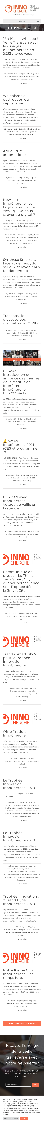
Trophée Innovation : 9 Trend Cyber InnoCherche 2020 (21, 900)
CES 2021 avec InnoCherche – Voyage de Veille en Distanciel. (19, 502)
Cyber (35, 811)
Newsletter (13, 77)
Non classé (17, 805)
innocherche (30, 77)
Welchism (30, 135)
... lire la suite (25, 68)
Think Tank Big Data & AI (30, 805)
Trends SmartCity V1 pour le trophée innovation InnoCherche (20, 659)
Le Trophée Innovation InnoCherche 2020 (19, 784)
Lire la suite (22, 83)
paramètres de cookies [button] (11, 1118)
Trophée (36, 616)
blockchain (28, 811)
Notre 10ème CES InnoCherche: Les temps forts (18, 974)
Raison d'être (27, 243)
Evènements (13, 691)
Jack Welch (22, 135)
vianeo (21, 619)
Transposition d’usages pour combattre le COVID (20, 319)
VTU (30, 79)
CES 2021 (21, 534)
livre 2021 (18, 243)
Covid (34, 333)
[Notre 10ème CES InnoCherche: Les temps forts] (22, 957)
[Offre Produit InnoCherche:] (22, 719)
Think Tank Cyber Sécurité (14, 808)
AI (23, 811)
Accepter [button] (23, 1118)
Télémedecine (26, 336)
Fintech (29, 874)
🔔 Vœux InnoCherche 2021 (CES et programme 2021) (20, 446)
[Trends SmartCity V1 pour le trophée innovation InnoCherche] (22, 641)
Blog (28, 74)
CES (25, 1003)
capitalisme (33, 132)
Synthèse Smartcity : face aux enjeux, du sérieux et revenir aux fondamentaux (21, 265)
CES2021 (29, 333)
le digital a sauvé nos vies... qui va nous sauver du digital (22, 240)
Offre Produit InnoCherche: (15, 733)
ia (21, 814)
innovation (19, 694)
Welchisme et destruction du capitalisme (16, 99)
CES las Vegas (32, 1003)
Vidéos (14, 333)
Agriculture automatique (14, 153)
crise (23, 761)
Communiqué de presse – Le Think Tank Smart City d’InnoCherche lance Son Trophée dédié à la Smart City (21, 581)
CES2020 (16, 1006)
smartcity (29, 616)
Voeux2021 (25, 481)
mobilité (34, 296)
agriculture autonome (28, 180)
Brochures (8, 761)
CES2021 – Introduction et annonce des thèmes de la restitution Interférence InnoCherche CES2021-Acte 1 (21, 382)
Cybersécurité (16, 932)
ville (25, 299)
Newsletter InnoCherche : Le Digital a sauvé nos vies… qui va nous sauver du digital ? (19, 207)
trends (18, 697)
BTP (19, 296)
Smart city (21, 616)
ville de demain (24, 816)
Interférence (21, 424)
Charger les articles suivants (22, 1023)
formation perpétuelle (12, 814)
